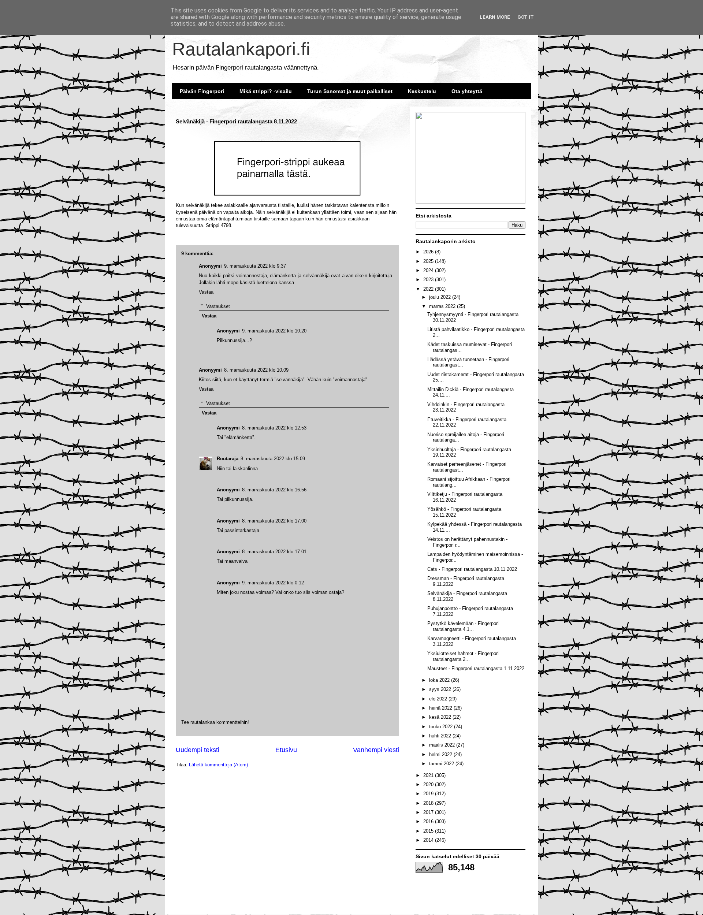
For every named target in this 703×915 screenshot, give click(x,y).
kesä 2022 (441, 717)
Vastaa (206, 389)
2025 (429, 261)
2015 (429, 831)
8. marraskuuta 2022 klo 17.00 (274, 521)
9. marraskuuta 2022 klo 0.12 (273, 582)
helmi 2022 (441, 754)
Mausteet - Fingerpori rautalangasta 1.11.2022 (475, 668)
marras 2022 (443, 306)
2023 (429, 279)
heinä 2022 (441, 708)
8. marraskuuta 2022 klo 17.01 (274, 551)
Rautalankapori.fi (241, 49)
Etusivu (286, 750)
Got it (525, 17)
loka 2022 (440, 680)
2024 (429, 270)
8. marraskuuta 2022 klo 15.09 (273, 458)
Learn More (495, 17)
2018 (429, 803)
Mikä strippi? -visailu (265, 91)
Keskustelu (422, 91)
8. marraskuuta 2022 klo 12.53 (274, 428)
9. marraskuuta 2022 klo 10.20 (274, 331)
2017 (429, 812)
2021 (429, 775)
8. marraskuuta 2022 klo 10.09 (256, 370)
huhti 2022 (441, 736)
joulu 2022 (440, 297)
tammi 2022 (442, 763)
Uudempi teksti (197, 750)
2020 (429, 784)
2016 (429, 821)
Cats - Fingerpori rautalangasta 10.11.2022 (472, 569)
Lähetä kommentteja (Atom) (218, 764)
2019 (429, 793)
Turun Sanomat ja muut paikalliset (350, 91)
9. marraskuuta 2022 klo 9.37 (255, 266)
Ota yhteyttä (466, 91)
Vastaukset (218, 403)
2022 (429, 289)
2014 (429, 840)
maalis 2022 (442, 745)
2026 (429, 251)
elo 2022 (439, 699)
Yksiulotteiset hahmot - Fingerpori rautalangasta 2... (463, 656)
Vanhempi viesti (376, 750)
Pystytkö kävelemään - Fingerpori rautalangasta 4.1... (463, 626)
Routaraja (227, 458)
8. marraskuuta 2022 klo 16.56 (274, 489)
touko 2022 (441, 726)
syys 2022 (441, 689)
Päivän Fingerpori (202, 91)
